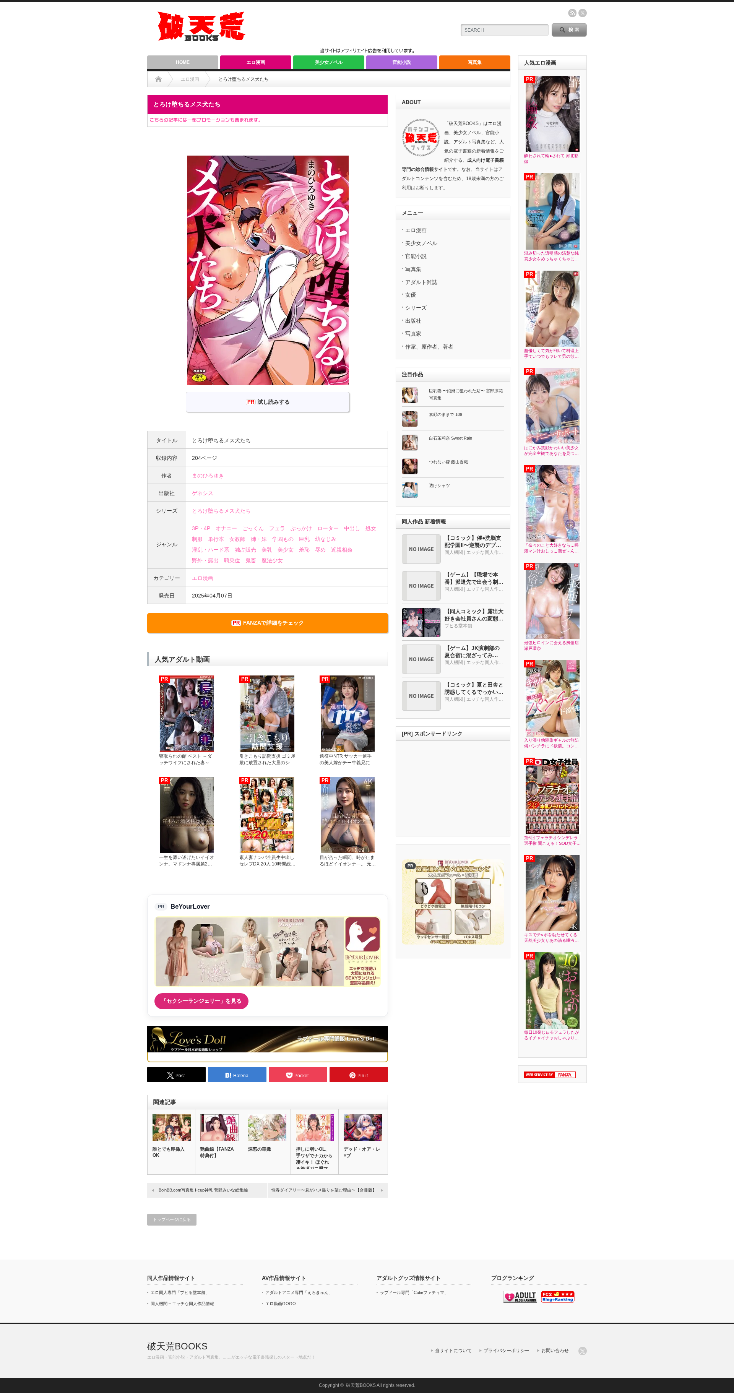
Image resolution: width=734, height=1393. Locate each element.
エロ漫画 (256, 62)
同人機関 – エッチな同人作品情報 (182, 1303)
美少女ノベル (329, 62)
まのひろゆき (208, 475)
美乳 (266, 550)
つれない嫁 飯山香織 (448, 461)
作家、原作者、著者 (429, 347)
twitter (582, 13)
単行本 (216, 539)
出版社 (413, 321)
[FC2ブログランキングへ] (558, 1301)
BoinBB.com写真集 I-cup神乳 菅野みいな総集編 (203, 1190)
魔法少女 (272, 560)
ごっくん (253, 528)
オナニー (226, 528)
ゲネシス (202, 493)
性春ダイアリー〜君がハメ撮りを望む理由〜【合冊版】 (324, 1190)
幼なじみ (325, 539)
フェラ (277, 528)
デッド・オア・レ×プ (362, 1152)
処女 (370, 528)
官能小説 (402, 62)
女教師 (237, 539)
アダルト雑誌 (421, 282)
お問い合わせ (555, 1350)
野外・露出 (205, 560)
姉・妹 (259, 539)
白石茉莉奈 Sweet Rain (450, 438)
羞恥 (304, 550)
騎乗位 (232, 560)
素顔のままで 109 (445, 414)
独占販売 (245, 550)
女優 (410, 295)
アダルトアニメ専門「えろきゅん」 (299, 1292)
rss (572, 13)
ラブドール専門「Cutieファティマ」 (414, 1292)
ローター (328, 528)
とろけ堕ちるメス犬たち (221, 511)
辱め (320, 550)
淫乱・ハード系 (210, 550)
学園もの (283, 539)
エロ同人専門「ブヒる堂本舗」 (180, 1292)
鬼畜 (250, 560)
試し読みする (274, 402)
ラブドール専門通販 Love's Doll (336, 1039)
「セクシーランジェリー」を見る (201, 1001)
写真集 (475, 62)
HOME (183, 62)
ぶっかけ (301, 528)
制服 (197, 539)
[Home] (158, 79)
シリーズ (416, 308)
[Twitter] (582, 1351)
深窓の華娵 (259, 1149)
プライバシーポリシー (506, 1350)
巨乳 (304, 539)
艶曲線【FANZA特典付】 (217, 1152)
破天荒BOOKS (177, 1346)
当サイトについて (453, 1350)
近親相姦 (341, 550)
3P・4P (201, 528)
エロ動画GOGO (280, 1303)
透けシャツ (439, 485)
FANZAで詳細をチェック (273, 623)
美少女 (286, 550)
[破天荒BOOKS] (202, 38)
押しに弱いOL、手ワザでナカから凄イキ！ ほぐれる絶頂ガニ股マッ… (314, 1162)
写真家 (413, 334)
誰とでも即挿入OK (169, 1152)
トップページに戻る (172, 1219)
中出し (352, 528)
